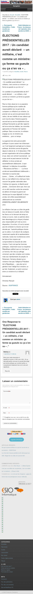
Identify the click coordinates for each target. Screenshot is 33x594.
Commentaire (6, 391)
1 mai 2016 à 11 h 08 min (9, 354)
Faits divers (4, 547)
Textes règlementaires (7, 558)
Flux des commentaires (7, 584)
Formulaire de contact (7, 572)
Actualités (17, 15)
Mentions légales (5, 570)
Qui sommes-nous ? (6, 566)
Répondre (7, 371)
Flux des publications (6, 582)
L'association (4, 552)
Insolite (21, 71)
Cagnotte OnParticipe (16, 439)
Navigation (16, 6)
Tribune (26, 71)
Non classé (4, 555)
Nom (6, 413)
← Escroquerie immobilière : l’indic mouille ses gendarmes (8, 28)
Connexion (4, 579)
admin (18, 299)
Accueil (12, 15)
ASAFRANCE (13, 285)
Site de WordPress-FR (7, 587)
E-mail (6, 408)
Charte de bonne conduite (8, 568)
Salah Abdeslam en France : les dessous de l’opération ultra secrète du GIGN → (24, 28)
